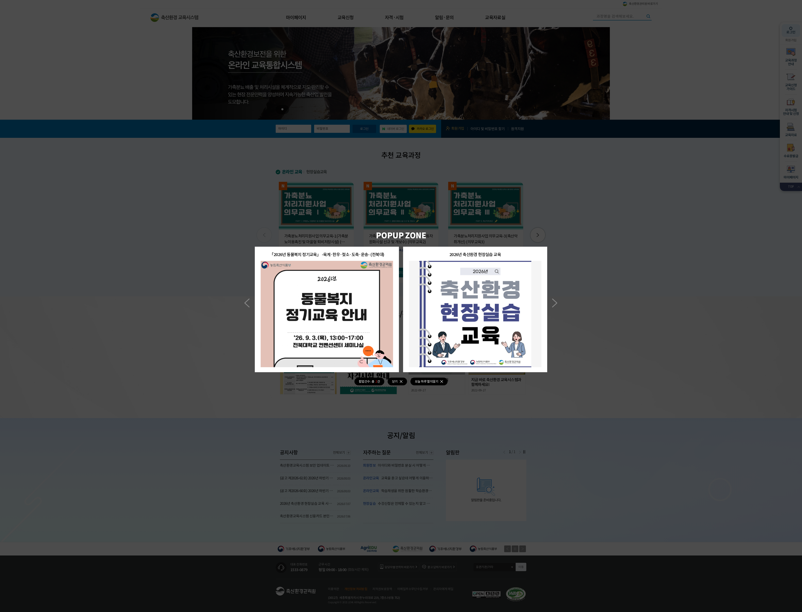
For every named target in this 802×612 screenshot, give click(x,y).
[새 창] (475, 263)
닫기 (395, 381)
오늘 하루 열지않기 (426, 381)
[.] (327, 314)
